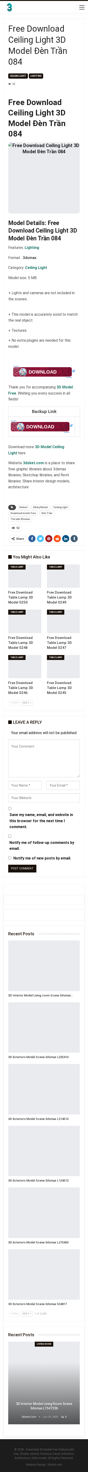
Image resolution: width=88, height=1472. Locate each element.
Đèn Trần (46, 513)
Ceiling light (18, 76)
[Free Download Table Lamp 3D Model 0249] (63, 576)
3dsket (23, 507)
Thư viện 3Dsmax (20, 519)
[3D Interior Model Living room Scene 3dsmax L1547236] (44, 965)
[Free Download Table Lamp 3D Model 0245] (63, 666)
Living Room (44, 1344)
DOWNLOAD (43, 371)
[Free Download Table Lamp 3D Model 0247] (63, 621)
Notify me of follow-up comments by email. (41, 845)
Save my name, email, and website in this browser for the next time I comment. (41, 821)
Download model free (23, 513)
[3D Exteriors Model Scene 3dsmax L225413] (44, 1027)
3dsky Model (40, 507)
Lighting (36, 76)
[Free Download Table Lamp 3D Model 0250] (24, 576)
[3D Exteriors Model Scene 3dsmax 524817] (44, 1274)
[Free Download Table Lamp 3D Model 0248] (24, 621)
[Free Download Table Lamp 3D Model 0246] (24, 666)
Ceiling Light (60, 507)
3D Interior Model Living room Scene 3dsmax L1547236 (44, 1406)
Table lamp (16, 567)
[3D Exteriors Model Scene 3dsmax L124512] (44, 1151)
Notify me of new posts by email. (42, 858)
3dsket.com (54, 1464)
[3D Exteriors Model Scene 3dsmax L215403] (44, 1212)
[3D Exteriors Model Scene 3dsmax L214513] (44, 1089)
